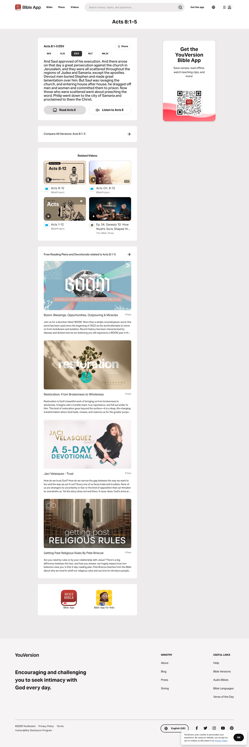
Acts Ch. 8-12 (109, 188)
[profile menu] (227, 7)
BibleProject (58, 192)
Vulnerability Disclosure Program (33, 730)
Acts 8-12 (61, 188)
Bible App (68, 607)
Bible (49, 7)
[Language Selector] (213, 7)
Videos (75, 7)
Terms (60, 726)
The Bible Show (105, 233)
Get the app (197, 7)
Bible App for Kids (104, 607)
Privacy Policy (46, 726)
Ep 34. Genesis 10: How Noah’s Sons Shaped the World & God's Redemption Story (113, 227)
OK (238, 737)
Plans (61, 7)
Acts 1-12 (61, 224)
